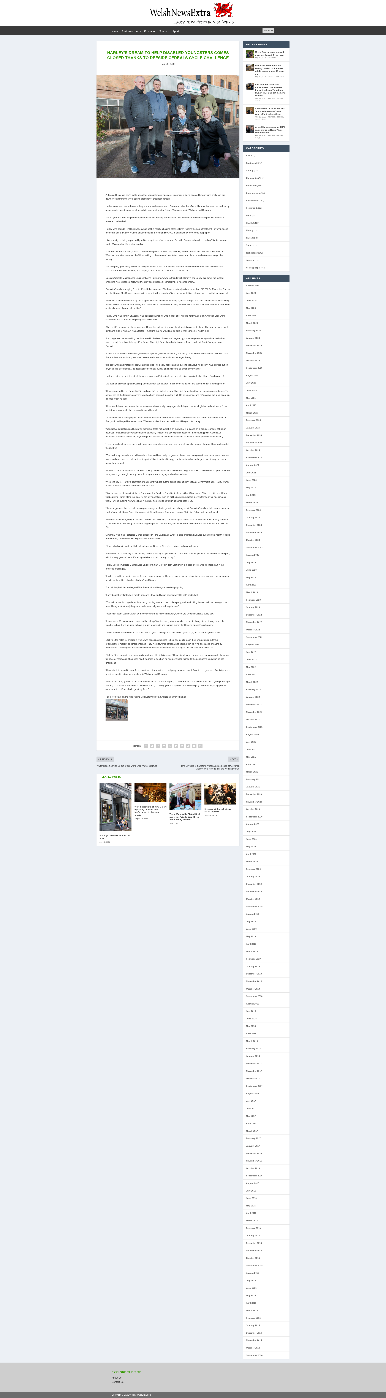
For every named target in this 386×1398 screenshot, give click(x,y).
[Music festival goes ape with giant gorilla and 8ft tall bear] (250, 54)
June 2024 (251, 480)
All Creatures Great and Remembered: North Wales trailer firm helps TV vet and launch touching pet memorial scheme (270, 90)
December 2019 (254, 884)
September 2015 (254, 1265)
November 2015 (254, 1250)
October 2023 (253, 540)
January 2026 (253, 338)
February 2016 (253, 1228)
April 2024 (251, 495)
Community (252, 178)
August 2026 (252, 285)
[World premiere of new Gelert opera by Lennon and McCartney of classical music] (150, 792)
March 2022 (252, 682)
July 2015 (251, 1280)
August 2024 (252, 465)
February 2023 (253, 600)
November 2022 (254, 622)
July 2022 (251, 652)
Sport (175, 31)
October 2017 (253, 1078)
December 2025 (254, 345)
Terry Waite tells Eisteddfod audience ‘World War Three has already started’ (184, 817)
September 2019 (254, 906)
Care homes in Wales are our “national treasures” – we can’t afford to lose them (269, 111)
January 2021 (253, 786)
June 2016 (251, 1198)
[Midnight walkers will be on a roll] (115, 807)
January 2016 (253, 1235)
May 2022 (251, 667)
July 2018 (251, 1011)
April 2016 (251, 1213)
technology (252, 253)
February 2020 (253, 869)
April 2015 (251, 1303)
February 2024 (253, 510)
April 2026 (251, 315)
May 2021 (251, 757)
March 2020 (252, 861)
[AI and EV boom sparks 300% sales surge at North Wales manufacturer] (250, 129)
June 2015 (251, 1288)
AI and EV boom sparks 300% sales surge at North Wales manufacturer (270, 130)
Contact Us (117, 1382)
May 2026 (251, 308)
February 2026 (253, 330)
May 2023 (251, 577)
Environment (252, 200)
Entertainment (253, 193)
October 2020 (253, 809)
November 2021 (254, 712)
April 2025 (251, 405)
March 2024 (252, 502)
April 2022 (251, 674)
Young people (253, 268)
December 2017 (254, 1063)
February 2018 (253, 1048)
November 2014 (254, 1340)
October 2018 (253, 989)
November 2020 (254, 802)
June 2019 (251, 929)
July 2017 (251, 1101)
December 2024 (254, 435)
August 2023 (252, 555)
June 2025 (251, 390)
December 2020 (254, 794)
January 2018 (253, 1056)
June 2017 (251, 1108)
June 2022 (251, 659)
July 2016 (251, 1191)
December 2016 (254, 1153)
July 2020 (251, 831)
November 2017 (254, 1071)
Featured (275, 77)
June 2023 (251, 570)
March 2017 (252, 1131)
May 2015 (251, 1295)
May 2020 (251, 846)
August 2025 (252, 375)
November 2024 (254, 442)
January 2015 (253, 1325)
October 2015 (253, 1258)
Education (150, 31)
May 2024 (251, 487)
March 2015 (252, 1310)
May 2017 (251, 1116)
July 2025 (251, 383)
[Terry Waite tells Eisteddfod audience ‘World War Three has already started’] (185, 796)
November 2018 (254, 981)
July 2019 (251, 921)
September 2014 (254, 1355)
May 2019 (251, 936)
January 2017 (253, 1146)
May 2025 (251, 398)
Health (258, 119)
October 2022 (253, 629)
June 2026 (251, 300)
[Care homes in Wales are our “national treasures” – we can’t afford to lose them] (250, 110)
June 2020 (251, 839)
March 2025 (252, 413)
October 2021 (253, 719)
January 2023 (253, 607)
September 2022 (254, 637)
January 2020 (253, 876)
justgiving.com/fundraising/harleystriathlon (165, 696)
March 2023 (252, 592)
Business (127, 31)
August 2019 (252, 914)
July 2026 (251, 293)
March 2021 (252, 772)
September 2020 (254, 817)
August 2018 (252, 1004)
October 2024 (253, 450)
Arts (138, 31)
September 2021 (254, 727)
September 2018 (254, 996)
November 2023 (254, 532)
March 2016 (252, 1220)
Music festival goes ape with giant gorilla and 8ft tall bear (270, 53)
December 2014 (254, 1333)
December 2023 (254, 525)
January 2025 (253, 428)
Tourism (164, 31)
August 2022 (252, 644)
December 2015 (254, 1243)
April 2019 (251, 944)
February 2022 (253, 689)
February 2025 (253, 420)
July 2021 (251, 742)
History (249, 230)
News (115, 31)
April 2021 (251, 764)
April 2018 (251, 1033)
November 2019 (254, 891)
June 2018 (251, 1018)
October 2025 (253, 360)
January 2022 (253, 697)
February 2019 (253, 959)
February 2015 (253, 1318)
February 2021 (253, 779)
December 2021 (254, 704)
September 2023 (254, 547)
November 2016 (254, 1161)
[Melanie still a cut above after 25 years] (220, 793)
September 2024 (254, 457)
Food (249, 215)
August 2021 (252, 734)
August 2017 (252, 1093)
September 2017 (254, 1086)
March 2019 (252, 951)
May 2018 (251, 1026)
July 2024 (251, 472)
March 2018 (252, 1041)
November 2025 (254, 353)
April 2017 (251, 1123)
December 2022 (254, 615)
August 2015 (252, 1273)
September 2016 (254, 1175)
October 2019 (253, 899)
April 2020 (251, 854)
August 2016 (252, 1183)
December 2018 (254, 974)
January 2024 (253, 517)
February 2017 (253, 1138)
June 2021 (251, 749)
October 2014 (253, 1348)
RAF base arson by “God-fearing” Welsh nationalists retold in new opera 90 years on (269, 69)
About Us (117, 1377)
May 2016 (251, 1205)
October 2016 (253, 1168)
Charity (249, 170)
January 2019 (253, 966)
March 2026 (252, 323)
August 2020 (252, 824)
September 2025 (254, 368)
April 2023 (251, 585)
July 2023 (251, 562)
